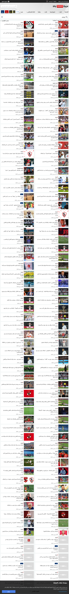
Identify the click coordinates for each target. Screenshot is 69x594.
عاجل (11, 12)
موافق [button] (8, 591)
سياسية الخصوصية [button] (63, 591)
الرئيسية (66, 12)
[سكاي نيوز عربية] (60, 6)
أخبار (61, 12)
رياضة (39, 12)
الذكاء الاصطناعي (31, 12)
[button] (7, 11)
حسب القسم (5, 20)
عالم (46, 12)
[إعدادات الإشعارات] (14, 12)
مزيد (22, 12)
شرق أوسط (52, 12)
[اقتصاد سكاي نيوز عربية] (17, 11)
